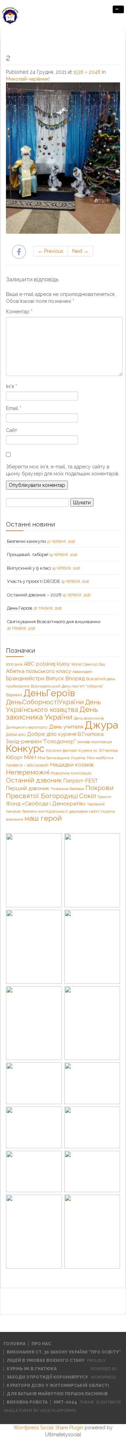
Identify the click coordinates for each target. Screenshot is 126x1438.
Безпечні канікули (26, 541)
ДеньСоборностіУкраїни (45, 702)
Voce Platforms (58, 1410)
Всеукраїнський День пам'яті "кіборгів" (67, 686)
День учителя (66, 726)
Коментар (19, 311)
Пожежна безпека (67, 789)
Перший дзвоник (27, 788)
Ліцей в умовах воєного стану (45, 1360)
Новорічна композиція (71, 773)
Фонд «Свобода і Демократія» (46, 803)
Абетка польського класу (38, 671)
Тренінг (104, 797)
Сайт (11, 430)
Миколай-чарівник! (28, 79)
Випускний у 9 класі (29, 568)
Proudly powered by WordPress (102, 1369)
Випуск (55, 678)
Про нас (41, 1343)
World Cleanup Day (88, 664)
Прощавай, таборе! (27, 554)
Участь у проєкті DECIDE (33, 581)
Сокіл (87, 796)
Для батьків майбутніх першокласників (57, 1393)
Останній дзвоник (34, 780)
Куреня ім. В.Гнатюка (98, 750)
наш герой (43, 818)
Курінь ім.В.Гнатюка (32, 1368)
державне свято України (92, 811)
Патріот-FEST (80, 780)
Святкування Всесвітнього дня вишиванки (53, 621)
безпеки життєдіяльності (45, 811)
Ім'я (11, 386)
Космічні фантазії (61, 750)
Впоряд (75, 678)
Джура (101, 725)
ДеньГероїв (49, 693)
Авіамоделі (82, 671)
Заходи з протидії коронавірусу (47, 1377)
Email (13, 408)
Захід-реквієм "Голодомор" (41, 741)
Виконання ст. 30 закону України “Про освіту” (64, 1352)
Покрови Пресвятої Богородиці (59, 792)
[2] (63, 157)
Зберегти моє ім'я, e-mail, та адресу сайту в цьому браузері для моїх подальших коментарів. (62, 470)
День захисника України (52, 713)
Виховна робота (27, 1402)
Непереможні (27, 772)
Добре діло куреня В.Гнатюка (65, 734)
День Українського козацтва (53, 705)
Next (80, 251)
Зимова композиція (94, 742)
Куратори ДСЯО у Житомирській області (58, 1385)
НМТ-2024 (65, 1402)
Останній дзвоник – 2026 (34, 594)
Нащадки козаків (71, 764)
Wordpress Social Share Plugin (49, 1427)
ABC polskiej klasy (47, 663)
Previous (50, 251)
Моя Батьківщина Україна (61, 758)
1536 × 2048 (86, 72)
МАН (30, 757)
